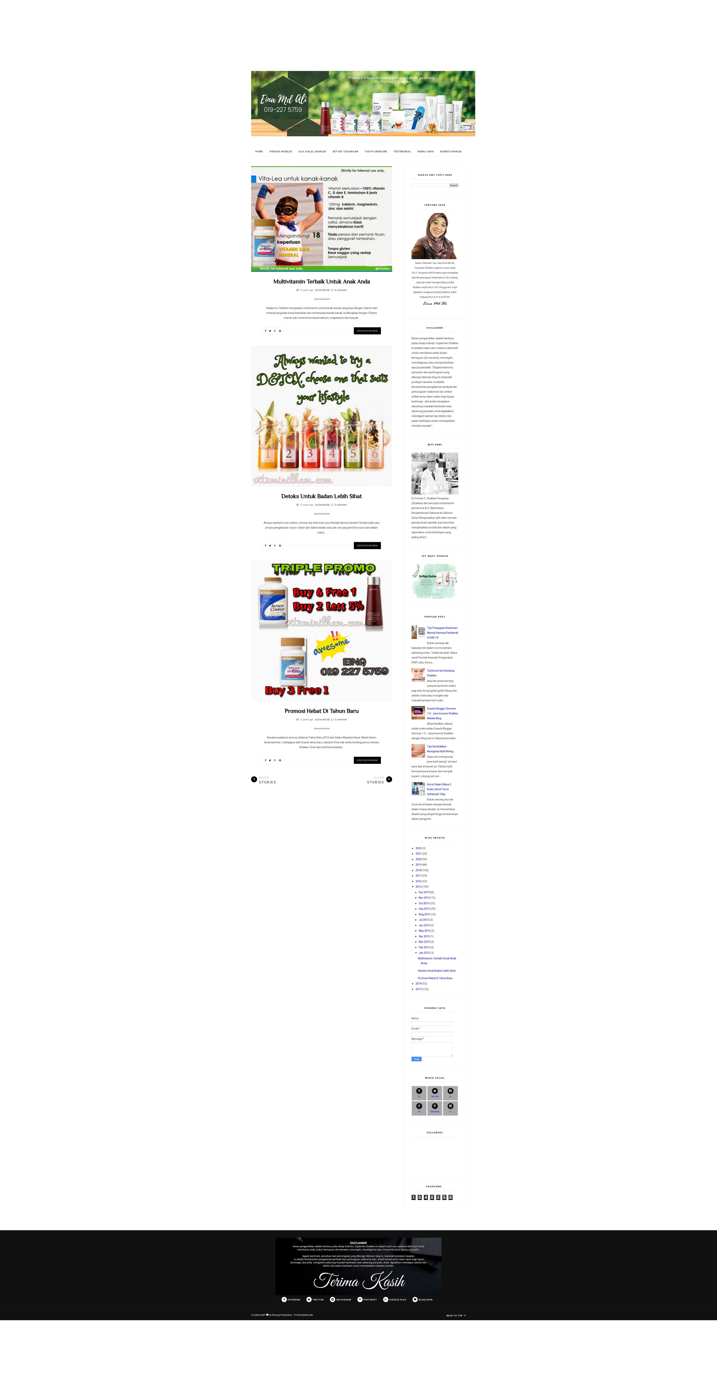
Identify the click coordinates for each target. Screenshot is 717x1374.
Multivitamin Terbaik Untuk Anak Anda (321, 281)
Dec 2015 (424, 892)
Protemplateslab (303, 1314)
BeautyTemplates (282, 1314)
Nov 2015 (424, 897)
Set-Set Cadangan (345, 151)
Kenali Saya (426, 151)
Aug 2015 (424, 914)
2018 (419, 870)
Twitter (434, 1097)
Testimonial (402, 151)
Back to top (454, 1315)
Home (259, 151)
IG (450, 1097)
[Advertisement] (112, 26)
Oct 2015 (424, 903)
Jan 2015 (424, 952)
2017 (419, 875)
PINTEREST (435, 1112)
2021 (419, 853)
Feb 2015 (424, 947)
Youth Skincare (376, 151)
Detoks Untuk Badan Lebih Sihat (321, 496)
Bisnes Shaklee (451, 151)
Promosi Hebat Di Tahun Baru (322, 710)
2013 (419, 989)
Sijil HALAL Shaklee (312, 151)
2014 (419, 983)
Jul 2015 (424, 919)
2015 (419, 886)
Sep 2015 (424, 908)
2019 (419, 864)
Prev (372, 261)
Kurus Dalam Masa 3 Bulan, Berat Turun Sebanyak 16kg (439, 789)
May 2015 (424, 930)
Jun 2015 (424, 925)
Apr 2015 (424, 936)
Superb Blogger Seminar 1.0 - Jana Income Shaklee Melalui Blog (442, 713)
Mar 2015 (424, 941)
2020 (419, 859)
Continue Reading (367, 331)
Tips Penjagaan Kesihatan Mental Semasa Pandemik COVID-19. (442, 632)
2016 (419, 881)
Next (381, 261)
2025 (419, 848)
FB (419, 1097)
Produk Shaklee (280, 151)
